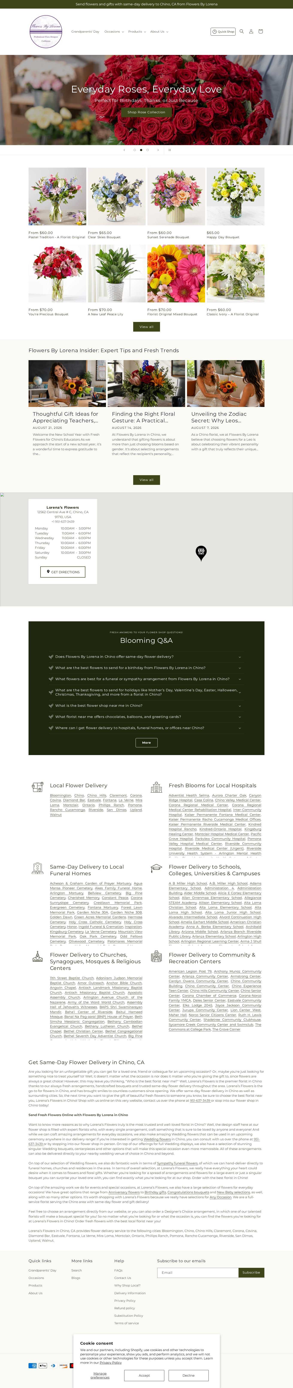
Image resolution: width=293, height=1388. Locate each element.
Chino (79, 795)
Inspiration (133, 927)
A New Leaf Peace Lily (105, 314)
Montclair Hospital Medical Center (222, 834)
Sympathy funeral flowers (177, 1163)
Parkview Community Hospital (220, 839)
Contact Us (122, 1278)
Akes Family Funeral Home (118, 888)
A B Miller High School (188, 883)
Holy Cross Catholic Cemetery (95, 922)
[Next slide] (158, 150)
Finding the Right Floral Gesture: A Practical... (143, 417)
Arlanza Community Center (205, 976)
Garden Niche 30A (92, 912)
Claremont (118, 795)
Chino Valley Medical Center (238, 800)
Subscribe (251, 1272)
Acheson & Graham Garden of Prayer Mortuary (90, 883)
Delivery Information (130, 1293)
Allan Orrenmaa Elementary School (212, 898)
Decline (189, 1375)
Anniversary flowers (124, 1192)
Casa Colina (203, 800)
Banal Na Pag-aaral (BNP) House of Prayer (98, 1017)
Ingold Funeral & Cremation (101, 927)
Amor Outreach (91, 983)
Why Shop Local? (127, 1285)
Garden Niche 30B (126, 912)
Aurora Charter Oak (229, 795)
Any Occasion (220, 1197)
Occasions (36, 1278)
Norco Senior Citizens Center (212, 1015)
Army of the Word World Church (96, 1002)
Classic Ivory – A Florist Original (233, 314)
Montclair (70, 805)
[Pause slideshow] (169, 150)
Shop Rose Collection (146, 112)
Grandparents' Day (42, 1270)
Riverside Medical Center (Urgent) (214, 848)
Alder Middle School (200, 893)
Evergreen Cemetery (67, 907)
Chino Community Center (207, 986)
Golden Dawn (61, 917)
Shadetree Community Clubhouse (232, 1020)
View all (147, 327)
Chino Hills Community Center (214, 991)
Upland (136, 810)
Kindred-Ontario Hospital (220, 829)
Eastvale (94, 800)
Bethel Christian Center (83, 1031)
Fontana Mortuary (103, 907)
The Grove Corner (226, 1029)
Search (76, 1270)
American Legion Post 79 (190, 971)
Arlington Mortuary (66, 893)
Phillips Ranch (111, 805)
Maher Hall (178, 1015)
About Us (35, 1293)
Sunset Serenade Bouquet (168, 237)
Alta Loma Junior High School (233, 912)
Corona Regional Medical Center (198, 805)
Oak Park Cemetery (98, 936)
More (146, 743)
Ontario (88, 805)
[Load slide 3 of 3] (147, 150)
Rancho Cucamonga (67, 810)
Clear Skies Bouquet (104, 237)
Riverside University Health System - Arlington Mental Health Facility (215, 853)
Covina (55, 800)
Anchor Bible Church (124, 983)
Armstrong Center (246, 976)
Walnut (56, 815)
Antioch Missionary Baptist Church (95, 993)
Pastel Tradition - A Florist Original (57, 237)
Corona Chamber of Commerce (209, 996)
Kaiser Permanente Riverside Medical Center (207, 824)
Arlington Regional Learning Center (210, 941)
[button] (114, 31)
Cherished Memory (83, 898)
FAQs (118, 1270)
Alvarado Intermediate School (193, 917)
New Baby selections (233, 1192)
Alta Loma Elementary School (225, 907)
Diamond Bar (74, 800)
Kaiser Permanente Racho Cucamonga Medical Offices (215, 819)
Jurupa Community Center (205, 1010)
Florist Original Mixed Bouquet (172, 314)
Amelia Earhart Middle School (205, 922)
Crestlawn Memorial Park (118, 903)
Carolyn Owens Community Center (198, 981)
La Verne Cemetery (100, 932)
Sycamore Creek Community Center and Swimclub (211, 1024)
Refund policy (124, 1308)
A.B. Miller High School (228, 883)
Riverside (96, 810)
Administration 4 (219, 888)
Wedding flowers (157, 1139)
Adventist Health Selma (189, 795)
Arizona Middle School (199, 932)
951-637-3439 (200, 1100)
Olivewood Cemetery (86, 941)
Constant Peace (115, 898)
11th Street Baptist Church (72, 978)
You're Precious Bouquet (49, 314)
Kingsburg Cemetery (66, 932)
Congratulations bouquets (188, 1192)
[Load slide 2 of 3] (141, 150)
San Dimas (116, 810)
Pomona (135, 805)
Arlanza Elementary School (214, 936)
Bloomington (60, 795)
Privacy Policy (111, 1363)
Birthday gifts (155, 1192)
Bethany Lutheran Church (107, 1026)
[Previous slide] (124, 150)
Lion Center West (246, 1010)
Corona (136, 795)
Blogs (75, 1278)
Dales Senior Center (209, 1000)
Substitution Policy (128, 1316)
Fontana (109, 800)
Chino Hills (96, 795)
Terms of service (126, 1323)
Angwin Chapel (63, 988)
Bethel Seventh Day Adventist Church (95, 1036)
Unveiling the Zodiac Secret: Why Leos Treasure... (219, 417)
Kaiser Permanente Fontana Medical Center (223, 815)
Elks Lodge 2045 (197, 1005)
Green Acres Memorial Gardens (100, 917)
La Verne (126, 800)
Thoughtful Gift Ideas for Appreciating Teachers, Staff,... (65, 417)
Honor (72, 927)
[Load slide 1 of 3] (134, 150)
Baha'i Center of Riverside (88, 1012)
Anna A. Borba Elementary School (215, 927)
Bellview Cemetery (104, 893)
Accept (144, 1375)
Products (35, 1285)
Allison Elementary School (220, 903)
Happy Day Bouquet (223, 237)
